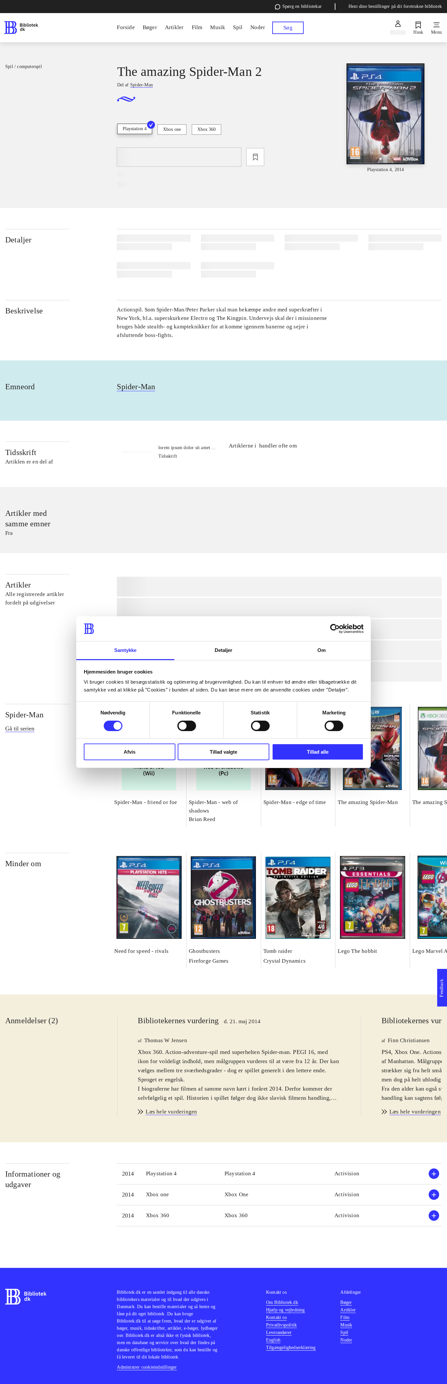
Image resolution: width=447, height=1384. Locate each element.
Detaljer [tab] (224, 650)
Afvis (129, 752)
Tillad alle (318, 752)
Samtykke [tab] (125, 650)
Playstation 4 (135, 128)
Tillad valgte (223, 752)
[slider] (386, 118)
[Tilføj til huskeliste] (255, 157)
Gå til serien (19, 728)
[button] (279, 1173)
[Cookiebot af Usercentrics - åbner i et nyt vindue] (335, 629)
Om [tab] (321, 650)
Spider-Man (136, 386)
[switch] (186, 726)
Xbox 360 (206, 129)
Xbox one (172, 129)
